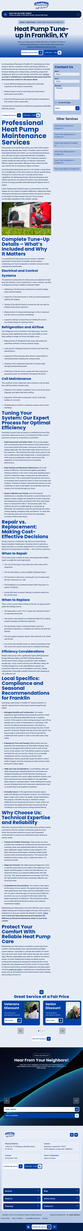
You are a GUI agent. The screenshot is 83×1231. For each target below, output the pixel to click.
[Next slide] (76, 1101)
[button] (54, 1226)
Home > (23, 22)
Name (57, 71)
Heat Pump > (31, 22)
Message (58, 86)
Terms (68, 102)
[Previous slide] (7, 1101)
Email (56, 79)
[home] (41, 5)
